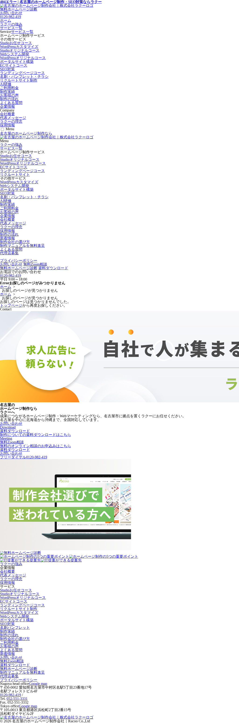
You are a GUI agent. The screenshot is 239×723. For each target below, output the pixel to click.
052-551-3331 (17, 699)
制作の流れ (9, 99)
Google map (38, 684)
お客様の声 (9, 95)
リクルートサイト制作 (18, 80)
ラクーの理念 (11, 121)
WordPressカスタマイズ (19, 47)
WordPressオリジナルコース (23, 58)
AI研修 (5, 84)
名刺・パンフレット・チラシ (24, 77)
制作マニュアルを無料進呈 (22, 246)
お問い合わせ (11, 264)
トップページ (11, 305)
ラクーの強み (11, 24)
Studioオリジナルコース (19, 50)
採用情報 (7, 125)
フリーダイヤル (23, 457)
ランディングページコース (22, 73)
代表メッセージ (13, 118)
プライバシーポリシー (18, 261)
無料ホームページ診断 (18, 9)
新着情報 (7, 238)
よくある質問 (11, 103)
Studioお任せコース (16, 43)
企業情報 (7, 106)
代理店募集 (9, 253)
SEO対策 (7, 69)
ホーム (5, 20)
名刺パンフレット (15, 627)
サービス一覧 (11, 28)
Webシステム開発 (14, 54)
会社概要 (7, 114)
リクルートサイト (15, 174)
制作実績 (7, 92)
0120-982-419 (10, 17)
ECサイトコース (13, 65)
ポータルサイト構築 (17, 62)
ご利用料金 (9, 88)
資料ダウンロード (53, 268)
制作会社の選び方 (15, 242)
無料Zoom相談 (35, 264)
